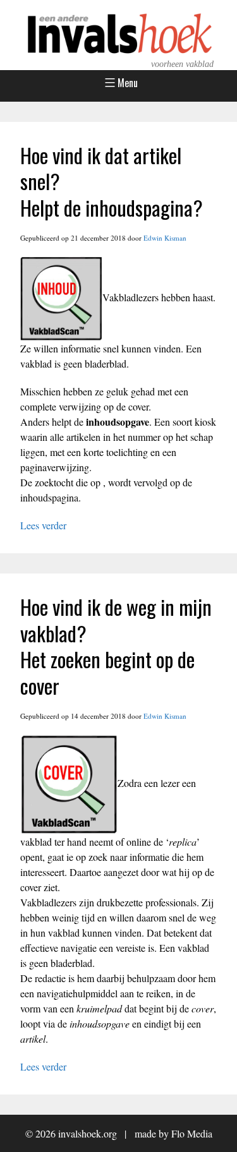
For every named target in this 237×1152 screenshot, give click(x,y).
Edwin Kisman (164, 238)
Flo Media (191, 1133)
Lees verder (43, 525)
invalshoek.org (87, 1133)
